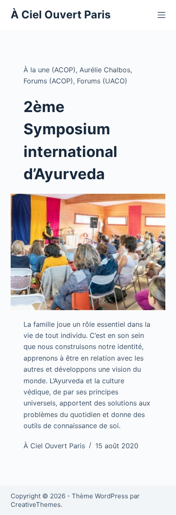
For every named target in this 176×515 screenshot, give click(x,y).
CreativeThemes (36, 504)
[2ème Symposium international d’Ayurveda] (88, 252)
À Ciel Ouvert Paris (61, 14)
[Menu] (161, 15)
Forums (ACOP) (48, 81)
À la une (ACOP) (49, 69)
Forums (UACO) (102, 81)
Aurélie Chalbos (104, 69)
